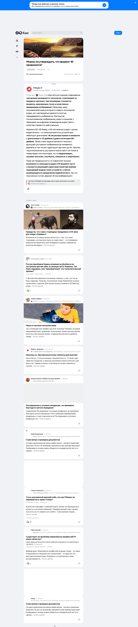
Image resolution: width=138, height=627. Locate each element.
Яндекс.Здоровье (37, 349)
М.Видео (36, 88)
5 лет (41, 205)
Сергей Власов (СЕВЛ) (40, 493)
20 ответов (43, 502)
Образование (36, 530)
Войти (118, 33)
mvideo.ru (65, 90)
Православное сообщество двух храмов (45, 378)
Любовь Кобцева (39, 547)
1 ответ (53, 84)
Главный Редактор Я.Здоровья (43, 351)
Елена (35, 436)
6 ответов (48, 274)
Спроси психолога (37, 490)
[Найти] (81, 33)
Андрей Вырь (38, 274)
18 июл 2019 (56, 90)
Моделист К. (37, 532)
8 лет (46, 259)
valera (35, 301)
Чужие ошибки (36, 299)
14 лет (46, 349)
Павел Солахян (38, 207)
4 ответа (49, 547)
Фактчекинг (35, 205)
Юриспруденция (37, 434)
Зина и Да (43, 95)
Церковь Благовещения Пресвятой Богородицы (44, 381)
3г (42, 299)
